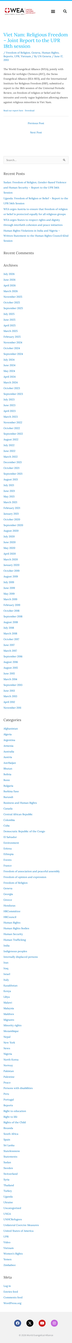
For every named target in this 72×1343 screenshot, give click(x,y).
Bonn (6, 780)
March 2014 (10, 679)
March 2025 (10, 331)
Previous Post (36, 123)
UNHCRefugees (12, 1219)
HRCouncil (9, 917)
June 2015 (9, 673)
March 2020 (10, 559)
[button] (53, 11)
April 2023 (9, 411)
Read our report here (13, 110)
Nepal (6, 1036)
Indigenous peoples (15, 951)
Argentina (9, 740)
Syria (6, 1179)
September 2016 (12, 656)
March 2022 (10, 456)
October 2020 (11, 519)
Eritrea (7, 848)
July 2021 (8, 485)
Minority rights (12, 1025)
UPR (16, 56)
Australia (8, 751)
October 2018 (11, 610)
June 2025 (9, 319)
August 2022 (10, 439)
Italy (6, 979)
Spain (6, 1139)
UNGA (7, 1213)
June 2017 (9, 645)
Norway (8, 1065)
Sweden (8, 1168)
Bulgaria (8, 785)
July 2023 (9, 399)
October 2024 (11, 348)
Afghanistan (10, 728)
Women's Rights (13, 1253)
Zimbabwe (9, 1265)
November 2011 (12, 707)
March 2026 (10, 291)
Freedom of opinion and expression (24, 877)
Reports (8, 56)
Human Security (13, 934)
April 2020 (9, 553)
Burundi (8, 797)
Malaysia (8, 1008)
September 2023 (13, 394)
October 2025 (11, 302)
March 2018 (10, 633)
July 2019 (8, 582)
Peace (7, 1082)
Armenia (8, 745)
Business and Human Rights (20, 802)
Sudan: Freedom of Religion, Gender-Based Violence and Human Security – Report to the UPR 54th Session (34, 187)
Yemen (7, 1259)
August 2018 (10, 622)
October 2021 (11, 468)
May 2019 (9, 593)
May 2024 (9, 371)
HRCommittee (11, 911)
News (6, 1048)
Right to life (10, 1116)
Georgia (8, 894)
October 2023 (11, 388)
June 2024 (9, 365)
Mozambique (11, 1031)
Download (29, 110)
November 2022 (12, 422)
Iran (5, 962)
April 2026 (9, 285)
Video (6, 1242)
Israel (6, 974)
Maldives (8, 1014)
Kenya (7, 991)
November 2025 (12, 296)
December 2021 (12, 462)
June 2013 (9, 690)
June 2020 (9, 542)
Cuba (6, 825)
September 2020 (13, 525)
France (7, 865)
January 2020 (11, 565)
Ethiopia (8, 854)
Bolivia (7, 774)
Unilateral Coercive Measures (21, 1225)
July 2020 (9, 536)
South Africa (10, 1133)
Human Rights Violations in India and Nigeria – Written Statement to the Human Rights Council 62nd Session (36, 235)
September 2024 (13, 354)
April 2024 (9, 376)
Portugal (8, 1099)
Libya (6, 996)
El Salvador (10, 837)
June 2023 (9, 405)
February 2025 (12, 336)
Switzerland (10, 1173)
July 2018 (8, 627)
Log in (7, 1286)
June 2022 (9, 451)
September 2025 (13, 308)
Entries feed (10, 1291)
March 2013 (10, 696)
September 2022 (13, 433)
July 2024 (9, 359)
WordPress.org (12, 1303)
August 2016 (10, 662)
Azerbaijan (9, 762)
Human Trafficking (14, 939)
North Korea (11, 1059)
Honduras (9, 905)
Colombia (9, 820)
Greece (7, 899)
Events (7, 859)
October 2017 (11, 639)
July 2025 (9, 314)
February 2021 (11, 508)
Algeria (7, 734)
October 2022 (11, 428)
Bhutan (7, 768)
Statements (10, 1156)
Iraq (5, 968)
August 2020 (11, 530)
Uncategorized (12, 1208)
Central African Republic (18, 814)
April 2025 (9, 325)
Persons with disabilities (18, 1088)
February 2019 (11, 605)
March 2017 (10, 650)
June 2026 (9, 279)
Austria (7, 757)
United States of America (18, 1230)
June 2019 (9, 588)
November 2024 (12, 342)
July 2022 (9, 445)
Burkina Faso (11, 791)
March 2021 (10, 502)
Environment (11, 842)
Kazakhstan (10, 985)
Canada (8, 808)
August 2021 (10, 479)
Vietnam (26, 56)
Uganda (8, 1196)
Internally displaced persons (20, 956)
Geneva (35, 52)
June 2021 (9, 491)
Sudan (7, 1162)
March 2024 (10, 382)
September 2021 (12, 473)
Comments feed (13, 1297)
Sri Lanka (9, 1145)
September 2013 (12, 685)
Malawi (7, 1002)
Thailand (8, 1185)
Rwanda (8, 1128)
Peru (6, 1093)
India (6, 945)
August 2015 (10, 667)
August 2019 (10, 576)
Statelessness (11, 1151)
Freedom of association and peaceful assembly (31, 871)
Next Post (36, 132)
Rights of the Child (14, 1122)
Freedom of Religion (18, 52)
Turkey (7, 1190)
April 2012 (9, 702)
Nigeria (7, 1053)
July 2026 (9, 274)
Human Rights (50, 52)
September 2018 (12, 616)
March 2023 (10, 416)
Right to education (14, 1111)
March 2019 (10, 599)
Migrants (8, 1019)
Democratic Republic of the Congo (24, 831)
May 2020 (9, 548)
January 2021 (11, 513)
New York (9, 1042)
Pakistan (8, 1071)
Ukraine (8, 1202)
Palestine (9, 1076)
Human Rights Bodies (16, 928)
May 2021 (9, 496)
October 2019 (11, 570)
